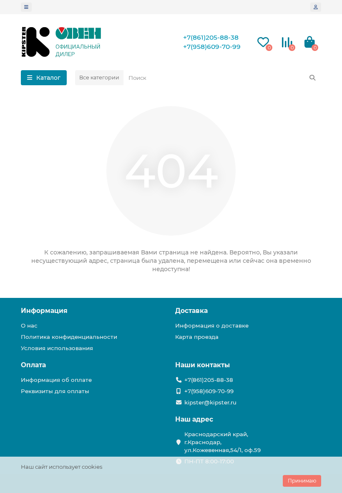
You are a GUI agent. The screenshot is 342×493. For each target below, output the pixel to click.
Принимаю (302, 481)
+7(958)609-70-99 (212, 47)
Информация (44, 311)
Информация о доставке (212, 325)
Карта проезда (197, 336)
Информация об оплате (56, 379)
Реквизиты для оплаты (55, 391)
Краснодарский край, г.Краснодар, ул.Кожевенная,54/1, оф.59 (222, 442)
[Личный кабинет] (315, 7)
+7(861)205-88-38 (211, 37)
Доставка (191, 311)
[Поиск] (312, 78)
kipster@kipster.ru (210, 402)
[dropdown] (26, 7)
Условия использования (57, 348)
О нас (29, 325)
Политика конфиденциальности (69, 336)
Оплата (33, 365)
